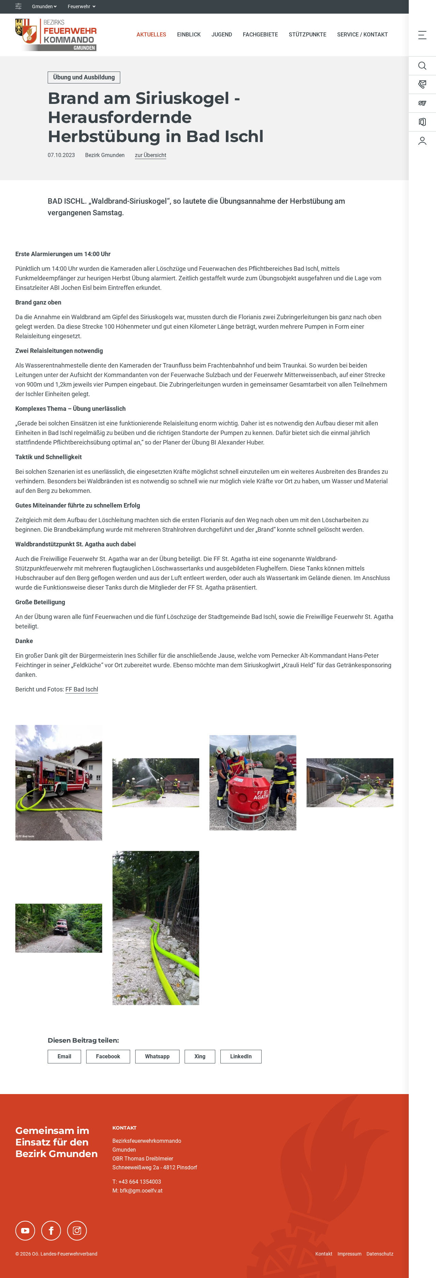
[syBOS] (422, 103)
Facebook (108, 1056)
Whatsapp (157, 1056)
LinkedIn (241, 1056)
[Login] (422, 140)
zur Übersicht (150, 155)
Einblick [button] (189, 34)
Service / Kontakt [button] (362, 34)
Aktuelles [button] (151, 34)
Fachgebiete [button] (260, 34)
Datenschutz (380, 1254)
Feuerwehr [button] (79, 6)
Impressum (349, 1254)
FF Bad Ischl (81, 689)
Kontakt (323, 1254)
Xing (199, 1056)
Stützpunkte (307, 34)
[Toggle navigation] (422, 35)
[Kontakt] (422, 84)
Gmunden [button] (42, 6)
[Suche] (422, 66)
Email (64, 1056)
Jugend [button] (222, 34)
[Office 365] (422, 122)
